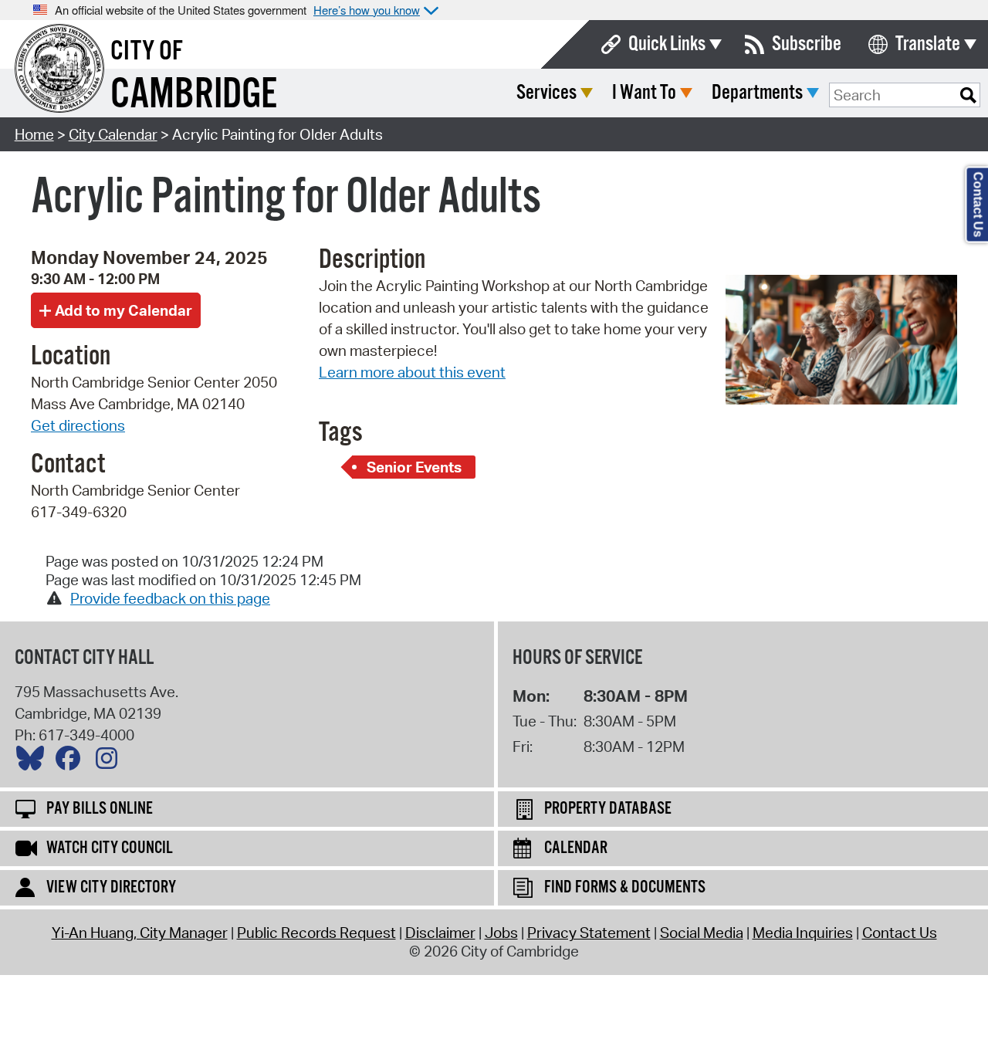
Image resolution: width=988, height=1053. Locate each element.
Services (546, 93)
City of (146, 52)
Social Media (701, 932)
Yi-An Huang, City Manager (140, 932)
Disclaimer (440, 932)
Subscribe (806, 44)
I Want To (644, 93)
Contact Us (899, 932)
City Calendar (113, 134)
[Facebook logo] (71, 762)
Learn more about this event (412, 372)
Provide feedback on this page (170, 598)
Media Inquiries (803, 932)
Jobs (501, 932)
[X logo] (34, 762)
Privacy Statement (589, 932)
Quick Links (666, 44)
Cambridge (193, 95)
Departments (757, 93)
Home (34, 134)
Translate (927, 44)
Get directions (78, 425)
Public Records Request (316, 932)
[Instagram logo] (110, 762)
